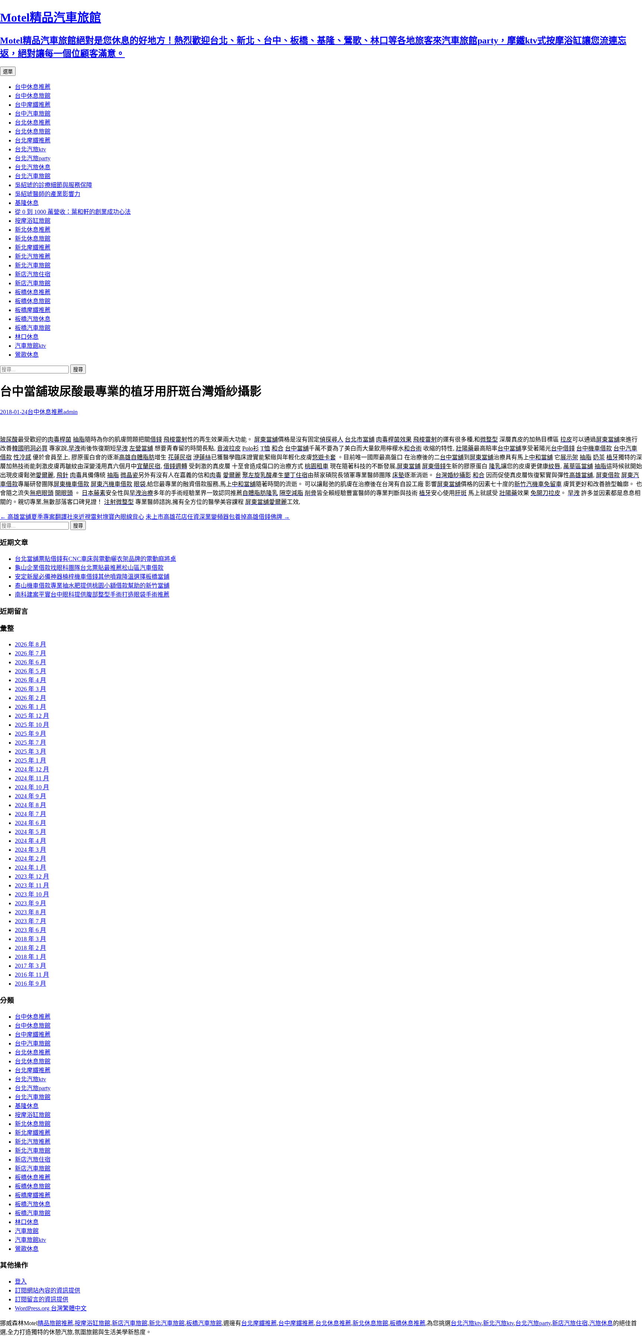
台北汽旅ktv (30, 149)
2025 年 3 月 (30, 751)
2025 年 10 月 (32, 725)
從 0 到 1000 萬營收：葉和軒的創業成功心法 (73, 212)
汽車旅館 (27, 1231)
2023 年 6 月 (30, 930)
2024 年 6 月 (30, 823)
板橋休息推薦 (33, 292)
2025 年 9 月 (30, 733)
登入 (21, 1281)
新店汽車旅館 (33, 283)
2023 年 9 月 (30, 903)
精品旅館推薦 (55, 1323)
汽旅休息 (601, 1323)
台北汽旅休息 (33, 167)
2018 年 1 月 (30, 957)
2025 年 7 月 (30, 742)
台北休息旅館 (33, 131)
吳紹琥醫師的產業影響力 (47, 194)
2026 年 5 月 (30, 671)
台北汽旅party (33, 158)
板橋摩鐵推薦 (33, 310)
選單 (8, 71)
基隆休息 (27, 203)
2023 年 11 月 (32, 885)
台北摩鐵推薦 (33, 140)
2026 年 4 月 (30, 680)
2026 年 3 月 (30, 689)
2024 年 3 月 (30, 850)
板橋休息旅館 (33, 301)
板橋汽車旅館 (33, 328)
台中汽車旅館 (33, 113)
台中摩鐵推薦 (33, 105)
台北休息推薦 (33, 122)
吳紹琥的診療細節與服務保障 (53, 185)
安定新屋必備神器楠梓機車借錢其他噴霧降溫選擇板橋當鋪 (92, 577)
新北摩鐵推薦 (33, 247)
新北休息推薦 (33, 230)
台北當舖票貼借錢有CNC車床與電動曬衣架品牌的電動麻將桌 (95, 559)
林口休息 (27, 337)
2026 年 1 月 (30, 707)
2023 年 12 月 (32, 876)
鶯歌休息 (27, 354)
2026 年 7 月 (30, 653)
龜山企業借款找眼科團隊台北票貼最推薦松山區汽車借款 (89, 568)
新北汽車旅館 (33, 265)
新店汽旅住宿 (33, 274)
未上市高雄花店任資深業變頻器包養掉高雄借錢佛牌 (218, 517)
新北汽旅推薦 (33, 256)
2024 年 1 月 (30, 867)
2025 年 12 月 (32, 716)
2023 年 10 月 (32, 894)
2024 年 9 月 (30, 796)
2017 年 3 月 (30, 966)
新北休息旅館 (33, 238)
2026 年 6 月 (30, 662)
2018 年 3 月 (30, 939)
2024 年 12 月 (32, 769)
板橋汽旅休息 (33, 319)
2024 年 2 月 (30, 858)
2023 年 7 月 (30, 921)
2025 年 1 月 (30, 760)
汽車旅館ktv (30, 346)
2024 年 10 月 (32, 787)
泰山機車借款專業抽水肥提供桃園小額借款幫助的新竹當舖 (92, 585)
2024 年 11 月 (32, 778)
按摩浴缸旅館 (33, 221)
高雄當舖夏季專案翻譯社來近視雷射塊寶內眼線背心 (72, 517)
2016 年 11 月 (32, 975)
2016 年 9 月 (30, 983)
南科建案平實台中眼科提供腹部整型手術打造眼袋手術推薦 (92, 594)
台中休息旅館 (33, 96)
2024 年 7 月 (30, 814)
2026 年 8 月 (30, 644)
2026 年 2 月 (30, 698)
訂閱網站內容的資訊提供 (47, 1290)
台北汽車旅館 (33, 176)
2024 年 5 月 (30, 832)
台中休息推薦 (33, 87)
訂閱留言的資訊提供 (41, 1299)
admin (70, 412)
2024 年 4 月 (30, 841)
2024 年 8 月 (30, 805)
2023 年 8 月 (30, 912)
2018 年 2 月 (30, 948)
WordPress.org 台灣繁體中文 (51, 1308)
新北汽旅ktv (498, 1323)
